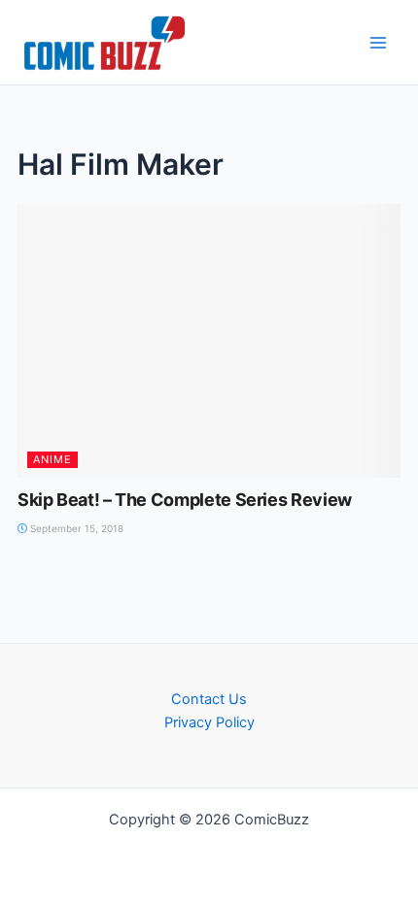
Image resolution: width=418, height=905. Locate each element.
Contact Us (209, 699)
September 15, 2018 (75, 528)
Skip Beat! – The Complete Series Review (184, 499)
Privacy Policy (209, 722)
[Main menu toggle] (378, 42)
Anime (52, 459)
